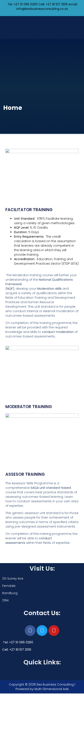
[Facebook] (30, 630)
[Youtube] (53, 630)
